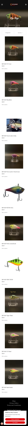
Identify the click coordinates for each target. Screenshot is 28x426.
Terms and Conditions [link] (14, 405)
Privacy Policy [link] (14, 403)
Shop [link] (14, 401)
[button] (3, 4)
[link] (14, 4)
